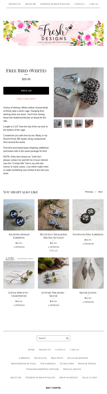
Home (31, 349)
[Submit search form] (67, 338)
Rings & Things (87, 363)
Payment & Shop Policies (55, 3)
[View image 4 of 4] (89, 124)
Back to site (89, 377)
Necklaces (40, 357)
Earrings (24, 357)
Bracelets (57, 357)
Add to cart (26, 90)
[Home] (53, 33)
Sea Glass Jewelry (78, 357)
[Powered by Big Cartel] (53, 388)
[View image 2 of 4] (68, 124)
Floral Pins (67, 363)
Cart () (93, 3)
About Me (30, 3)
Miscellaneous (72, 369)
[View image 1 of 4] (58, 124)
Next (100, 192)
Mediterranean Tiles (23, 363)
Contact (79, 3)
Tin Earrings (47, 363)
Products (14, 3)
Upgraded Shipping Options (42, 369)
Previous (89, 192)
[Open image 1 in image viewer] (79, 92)
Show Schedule (68, 377)
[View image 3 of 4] (79, 124)
